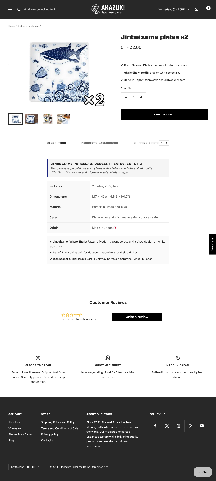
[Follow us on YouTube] (202, 426)
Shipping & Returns (149, 142)
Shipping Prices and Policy (57, 422)
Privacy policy (49, 434)
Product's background (99, 142)
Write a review (137, 317)
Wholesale (14, 428)
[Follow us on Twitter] (167, 426)
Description (56, 142)
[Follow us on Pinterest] (190, 426)
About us (14, 422)
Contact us (48, 440)
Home (11, 26)
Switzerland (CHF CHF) (171, 9)
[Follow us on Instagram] (178, 426)
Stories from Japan (20, 434)
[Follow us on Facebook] (155, 426)
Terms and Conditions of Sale (59, 428)
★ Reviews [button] (212, 244)
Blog (11, 440)
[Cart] (205, 9)
